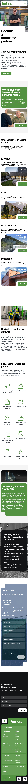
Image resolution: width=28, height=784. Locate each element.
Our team (5, 771)
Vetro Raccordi (9, 226)
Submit (21, 657)
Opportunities (18, 762)
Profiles (4, 734)
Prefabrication (6, 738)
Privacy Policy (9, 653)
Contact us (5, 773)
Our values (17, 760)
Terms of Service (17, 653)
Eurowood (6, 259)
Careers (17, 755)
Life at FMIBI (17, 758)
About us (5, 769)
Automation (6, 755)
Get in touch (6, 73)
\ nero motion (8, 779)
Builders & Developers (7, 745)
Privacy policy (5, 777)
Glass (4, 732)
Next (3, 193)
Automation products (7, 760)
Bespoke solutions (7, 758)
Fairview (5, 159)
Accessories (5, 736)
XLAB (16, 739)
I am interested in (6, 705)
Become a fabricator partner (8, 749)
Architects (5, 747)
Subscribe (22, 710)
